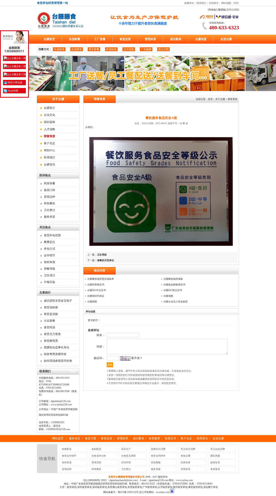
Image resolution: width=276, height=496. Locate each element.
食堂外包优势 (52, 235)
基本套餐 (94, 49)
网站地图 (226, 3)
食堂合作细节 (69, 455)
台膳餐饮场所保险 (173, 279)
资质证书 (170, 438)
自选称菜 (59, 49)
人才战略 (49, 129)
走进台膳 (226, 39)
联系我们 (201, 3)
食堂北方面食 (52, 334)
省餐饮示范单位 (105, 260)
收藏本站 (189, 3)
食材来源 (49, 262)
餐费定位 (49, 242)
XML (236, 3)
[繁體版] (221, 9)
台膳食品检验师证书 (174, 284)
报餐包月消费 (158, 449)
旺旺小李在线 (14, 82)
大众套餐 (49, 320)
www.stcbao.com (184, 480)
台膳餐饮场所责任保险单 (100, 279)
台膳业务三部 (18, 74)
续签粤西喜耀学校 (55, 354)
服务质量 (156, 469)
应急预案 (156, 462)
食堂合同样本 (158, 455)
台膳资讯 (49, 164)
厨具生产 (126, 449)
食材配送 (96, 449)
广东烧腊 (146, 49)
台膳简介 (49, 107)
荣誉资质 (232, 99)
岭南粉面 (111, 49)
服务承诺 (49, 216)
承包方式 (49, 248)
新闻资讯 (202, 438)
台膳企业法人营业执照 (175, 301)
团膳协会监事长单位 (56, 347)
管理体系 (150, 39)
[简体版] (212, 9)
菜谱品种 (49, 196)
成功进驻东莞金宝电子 (58, 300)
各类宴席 (154, 438)
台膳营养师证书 (95, 284)
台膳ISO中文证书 (96, 290)
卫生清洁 (49, 275)
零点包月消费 (188, 449)
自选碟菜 (76, 49)
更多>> (73, 371)
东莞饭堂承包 (134, 487)
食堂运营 (125, 39)
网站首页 (57, 438)
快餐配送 (67, 449)
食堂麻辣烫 (51, 340)
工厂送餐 (99, 39)
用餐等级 (49, 268)
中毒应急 (49, 282)
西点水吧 (163, 49)
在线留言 (214, 3)
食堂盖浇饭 (51, 314)
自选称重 (74, 39)
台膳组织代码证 (95, 296)
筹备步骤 (185, 455)
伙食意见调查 (128, 455)
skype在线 (12, 90)
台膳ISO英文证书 (172, 290)
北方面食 (128, 49)
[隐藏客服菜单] (14, 42)
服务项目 (74, 438)
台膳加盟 (200, 39)
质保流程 (96, 462)
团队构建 (215, 455)
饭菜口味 (49, 190)
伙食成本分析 (99, 455)
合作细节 (49, 255)
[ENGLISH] (233, 9)
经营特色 (126, 462)
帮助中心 (49, 150)
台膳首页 (49, 39)
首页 (210, 99)
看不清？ (136, 358)
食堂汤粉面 (51, 307)
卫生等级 (102, 254)
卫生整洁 (49, 210)
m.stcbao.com (162, 492)
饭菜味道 (215, 462)
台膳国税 (92, 301)
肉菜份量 (49, 183)
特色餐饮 (49, 203)
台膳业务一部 (18, 58)
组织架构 (49, 122)
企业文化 (49, 115)
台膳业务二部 (18, 66)
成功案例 (175, 39)
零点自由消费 (217, 449)
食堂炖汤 (49, 327)
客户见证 (49, 143)
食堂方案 (90, 438)
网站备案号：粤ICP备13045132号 (121, 492)
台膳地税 (168, 296)
